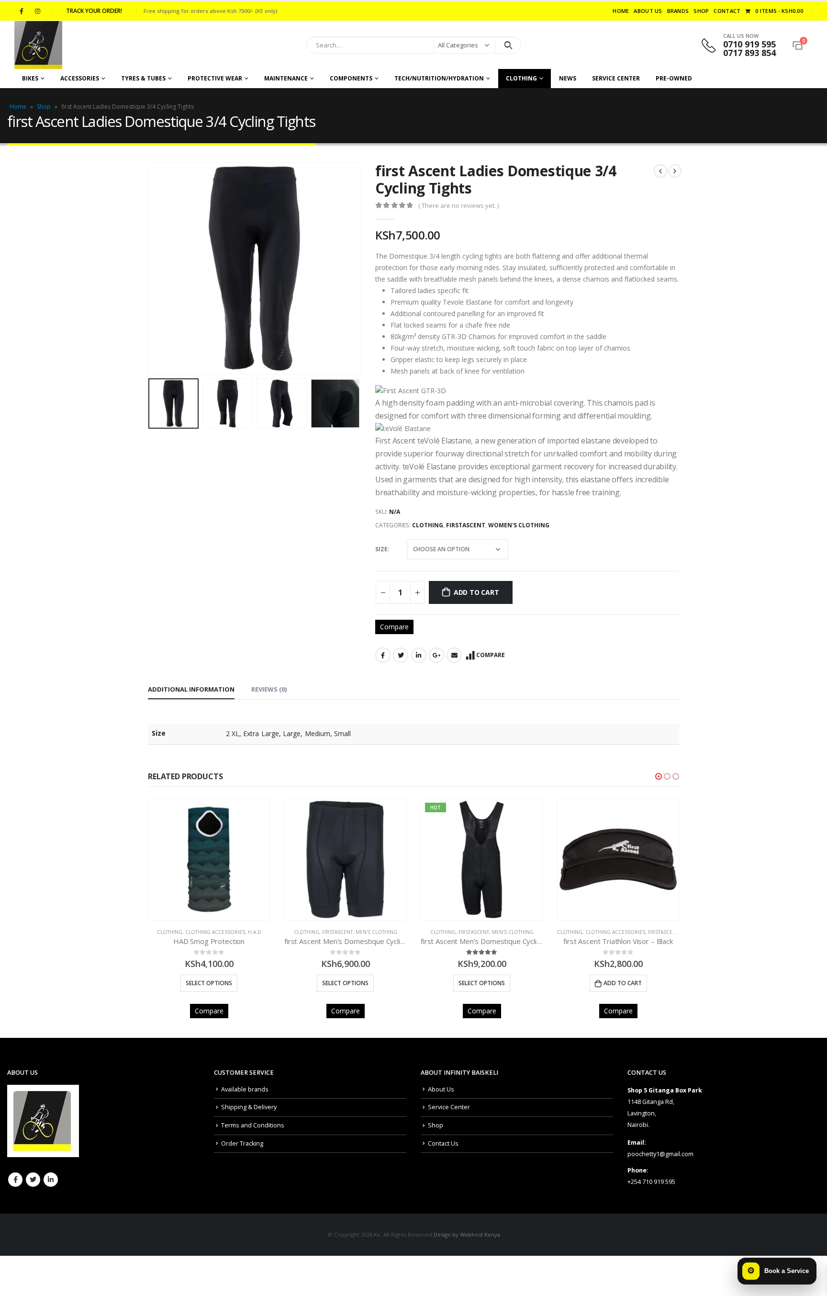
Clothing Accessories (215, 932)
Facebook (383, 655)
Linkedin (51, 1179)
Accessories (79, 78)
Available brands (244, 1089)
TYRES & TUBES (143, 78)
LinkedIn (418, 655)
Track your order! (94, 11)
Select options (209, 983)
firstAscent (465, 525)
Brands (678, 10)
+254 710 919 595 (651, 1182)
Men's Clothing (376, 932)
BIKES (30, 78)
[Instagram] (37, 11)
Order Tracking (242, 1143)
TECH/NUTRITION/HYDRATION (439, 78)
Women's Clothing (518, 525)
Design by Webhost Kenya (467, 1234)
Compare (394, 626)
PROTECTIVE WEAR (215, 78)
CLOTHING (521, 78)
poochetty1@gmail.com (660, 1154)
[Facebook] (21, 11)
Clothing (427, 525)
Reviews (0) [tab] (269, 689)
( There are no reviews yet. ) (458, 205)
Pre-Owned (674, 78)
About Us (648, 10)
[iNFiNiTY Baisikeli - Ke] (38, 45)
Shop (701, 10)
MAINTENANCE (286, 78)
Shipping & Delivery (249, 1107)
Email (454, 655)
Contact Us (443, 1143)
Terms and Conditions (252, 1125)
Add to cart (476, 592)
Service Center (616, 78)
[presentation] (150, 268)
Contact (727, 10)
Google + (436, 655)
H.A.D (254, 932)
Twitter (400, 655)
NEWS (567, 78)
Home (621, 10)
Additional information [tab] (191, 689)
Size (381, 549)
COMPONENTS (351, 78)
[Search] (508, 45)
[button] (658, 776)
